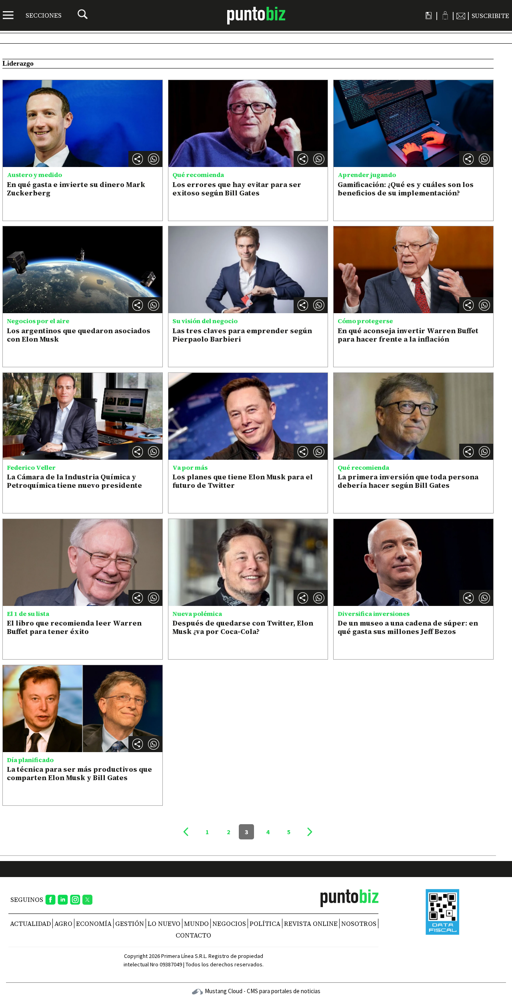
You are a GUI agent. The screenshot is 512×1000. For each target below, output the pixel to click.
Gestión (129, 923)
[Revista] (428, 15)
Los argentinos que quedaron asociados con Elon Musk (78, 335)
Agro (63, 923)
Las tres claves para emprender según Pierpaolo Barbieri (242, 335)
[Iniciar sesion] (445, 15)
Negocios (229, 923)
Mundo (196, 923)
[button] (153, 159)
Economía (94, 923)
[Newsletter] (460, 15)
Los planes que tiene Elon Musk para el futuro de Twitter (242, 481)
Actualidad (30, 923)
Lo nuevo (164, 923)
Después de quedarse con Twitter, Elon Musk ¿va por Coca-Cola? (242, 627)
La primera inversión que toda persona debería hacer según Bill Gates (408, 481)
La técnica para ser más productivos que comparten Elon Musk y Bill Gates (79, 773)
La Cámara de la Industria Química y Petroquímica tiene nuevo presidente (74, 481)
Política (265, 923)
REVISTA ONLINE (311, 923)
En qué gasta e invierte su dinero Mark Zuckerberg (76, 188)
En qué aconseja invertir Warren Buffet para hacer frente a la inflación (408, 335)
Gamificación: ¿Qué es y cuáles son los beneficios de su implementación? (406, 188)
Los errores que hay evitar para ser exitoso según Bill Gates (236, 188)
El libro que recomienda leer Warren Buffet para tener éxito (74, 627)
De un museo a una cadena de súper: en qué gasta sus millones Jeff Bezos (408, 627)
